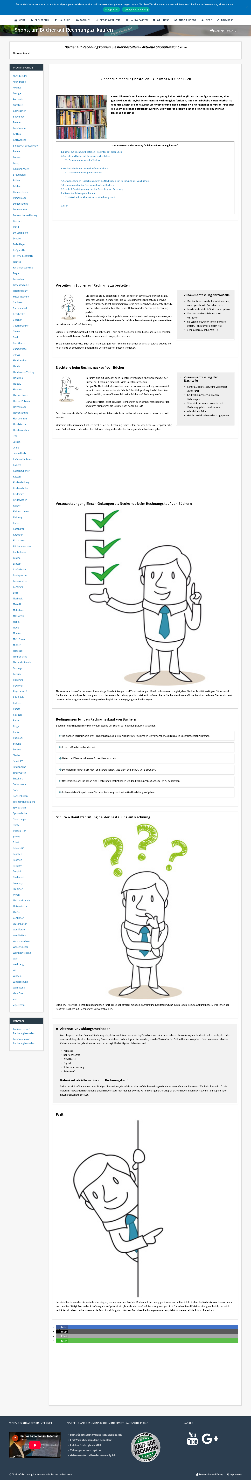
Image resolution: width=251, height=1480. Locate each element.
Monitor (17, 633)
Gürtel (16, 354)
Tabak (16, 842)
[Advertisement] (145, 252)
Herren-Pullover (21, 401)
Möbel (16, 621)
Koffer (16, 523)
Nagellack (18, 650)
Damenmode (19, 197)
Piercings (18, 679)
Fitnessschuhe (21, 285)
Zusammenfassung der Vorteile (83, 160)
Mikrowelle (18, 616)
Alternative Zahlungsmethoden (78, 193)
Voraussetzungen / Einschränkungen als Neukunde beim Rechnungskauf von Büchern (105, 180)
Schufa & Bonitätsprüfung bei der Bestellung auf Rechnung (92, 189)
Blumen (17, 151)
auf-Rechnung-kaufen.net (31, 1474)
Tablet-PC (18, 848)
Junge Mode (19, 453)
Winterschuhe (20, 981)
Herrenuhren (20, 418)
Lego (15, 592)
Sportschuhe (20, 813)
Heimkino (18, 377)
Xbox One (18, 993)
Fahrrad (17, 261)
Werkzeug (18, 964)
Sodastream (19, 784)
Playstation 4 (20, 691)
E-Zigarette (19, 250)
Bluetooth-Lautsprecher (26, 145)
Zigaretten (19, 1005)
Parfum (17, 674)
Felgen (16, 273)
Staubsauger (20, 819)
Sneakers (18, 778)
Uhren (16, 894)
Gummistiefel (20, 348)
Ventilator (18, 917)
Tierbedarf (18, 877)
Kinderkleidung (21, 482)
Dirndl (16, 227)
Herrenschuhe (20, 412)
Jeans (16, 447)
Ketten (17, 476)
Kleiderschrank (21, 511)
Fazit (64, 205)
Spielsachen (19, 807)
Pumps (16, 708)
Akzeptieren (111, 9)
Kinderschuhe (20, 488)
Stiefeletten (19, 830)
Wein (15, 958)
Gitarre (16, 331)
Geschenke (19, 314)
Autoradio (18, 99)
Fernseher (18, 279)
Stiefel (16, 825)
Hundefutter (20, 424)
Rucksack (18, 737)
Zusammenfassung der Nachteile (83, 172)
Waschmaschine (21, 941)
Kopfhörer (18, 528)
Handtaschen (20, 360)
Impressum (235, 1474)
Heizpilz (17, 383)
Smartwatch (19, 772)
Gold (15, 337)
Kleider (16, 505)
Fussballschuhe (21, 296)
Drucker (17, 238)
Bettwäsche (19, 139)
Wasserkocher (20, 947)
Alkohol (17, 87)
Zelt (15, 999)
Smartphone (19, 767)
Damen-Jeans (20, 192)
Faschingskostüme (23, 267)
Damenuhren (20, 209)
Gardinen (18, 302)
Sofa (15, 790)
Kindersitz (18, 494)
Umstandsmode (21, 900)
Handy (16, 366)
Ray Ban (17, 714)
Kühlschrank (19, 552)
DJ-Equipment (20, 232)
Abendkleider (20, 76)
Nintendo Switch (22, 662)
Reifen (16, 720)
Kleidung (17, 517)
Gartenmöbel (20, 308)
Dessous (17, 221)
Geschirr (17, 319)
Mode (22, 20)
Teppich (17, 871)
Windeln (17, 976)
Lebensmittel (20, 581)
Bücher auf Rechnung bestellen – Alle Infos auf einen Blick (91, 151)
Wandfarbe (19, 929)
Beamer (17, 122)
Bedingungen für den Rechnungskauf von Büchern (87, 184)
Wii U (15, 970)
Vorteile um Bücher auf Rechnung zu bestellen (85, 155)
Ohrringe (17, 668)
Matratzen (18, 610)
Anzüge (17, 93)
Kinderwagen (20, 499)
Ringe (16, 726)
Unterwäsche (20, 906)
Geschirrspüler (21, 325)
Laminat (17, 557)
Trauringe (18, 883)
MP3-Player (19, 639)
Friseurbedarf (20, 290)
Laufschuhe (19, 569)
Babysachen (19, 110)
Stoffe (16, 836)
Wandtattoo (19, 935)
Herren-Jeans (20, 395)
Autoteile (18, 105)
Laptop (17, 563)
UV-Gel (16, 912)
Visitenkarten (20, 923)
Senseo (17, 749)
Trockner (18, 888)
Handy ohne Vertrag (23, 372)
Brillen (16, 180)
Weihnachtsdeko (22, 952)
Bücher (17, 186)
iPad (15, 436)
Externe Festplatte (23, 256)
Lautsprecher (20, 575)
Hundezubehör (21, 430)
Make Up (17, 604)
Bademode (19, 116)
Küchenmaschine (22, 546)
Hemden (17, 389)
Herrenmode (19, 407)
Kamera (17, 465)
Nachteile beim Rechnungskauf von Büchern (84, 168)
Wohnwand (19, 987)
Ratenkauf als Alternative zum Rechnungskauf (90, 197)
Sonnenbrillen (20, 796)
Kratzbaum (19, 540)
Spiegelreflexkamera (24, 801)
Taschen (17, 859)
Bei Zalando (19, 128)
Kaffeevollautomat (23, 459)
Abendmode (19, 81)
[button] (62, 1327)
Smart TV (18, 761)
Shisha (16, 755)
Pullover (17, 703)
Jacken (16, 441)
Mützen (17, 645)
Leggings (18, 587)
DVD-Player (19, 244)
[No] (246, 7)
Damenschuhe (20, 203)
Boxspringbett (21, 168)
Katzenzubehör (21, 470)
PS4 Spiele (18, 697)
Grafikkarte (19, 343)
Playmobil (18, 685)
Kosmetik (18, 534)
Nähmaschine (20, 656)
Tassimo (17, 865)
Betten (17, 134)
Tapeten (17, 854)
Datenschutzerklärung (25, 215)
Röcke (16, 732)
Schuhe (17, 743)
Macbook (18, 598)
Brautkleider (19, 174)
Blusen (16, 157)
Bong (16, 163)
